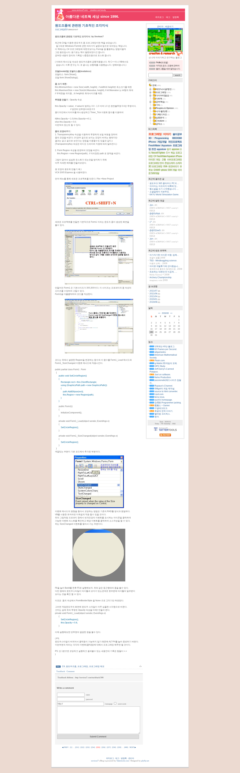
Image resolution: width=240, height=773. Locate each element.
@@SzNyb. (155, 213)
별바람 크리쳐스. (162, 414)
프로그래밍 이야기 (159, 134)
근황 (164, 159)
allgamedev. (160, 352)
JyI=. (152, 205)
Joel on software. (162, 374)
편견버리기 (173, 166)
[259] (119, 747)
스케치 (179, 163)
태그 (168, 17)
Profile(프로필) (162, 62)
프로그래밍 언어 (156, 163)
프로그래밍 (82, 666)
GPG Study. (160, 366)
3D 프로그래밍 (155, 166)
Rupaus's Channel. (163, 386)
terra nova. (159, 397)
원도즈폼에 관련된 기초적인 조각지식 (81, 25)
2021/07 (154, 291)
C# (63, 666)
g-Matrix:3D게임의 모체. (165, 363)
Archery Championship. (161, 277)
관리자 (160, 26)
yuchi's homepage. (163, 400)
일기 (169, 149)
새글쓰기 (169, 26)
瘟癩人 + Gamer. (162, 405)
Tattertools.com (122, 761)
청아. (156, 416)
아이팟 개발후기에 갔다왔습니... (165, 266)
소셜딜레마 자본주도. (160, 192)
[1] (71, 747)
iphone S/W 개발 (169, 170)
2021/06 (154, 293)
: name (87, 695)
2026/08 (165, 313)
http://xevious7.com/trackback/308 (89, 677)
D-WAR (157, 170)
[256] (103, 747)
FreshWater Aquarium (159, 145)
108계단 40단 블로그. (164, 346)
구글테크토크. (161, 408)
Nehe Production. (162, 377)
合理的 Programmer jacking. (167, 402)
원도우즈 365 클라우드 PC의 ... (164, 183)
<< (159, 313)
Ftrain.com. (159, 360)
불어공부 (177, 134)
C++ (168, 152)
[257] (109, 747)
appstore (161, 149)
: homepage (108, 704)
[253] (87, 747)
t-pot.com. (159, 394)
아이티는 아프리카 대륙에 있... (164, 186)
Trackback (60, 671)
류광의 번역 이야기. (163, 411)
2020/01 (154, 299)
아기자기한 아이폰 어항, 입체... (164, 255)
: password (89, 699)
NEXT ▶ (132, 747)
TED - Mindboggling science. (163, 260)
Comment (70, 671)
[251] (77, 747)
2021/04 (154, 296)
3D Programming (158, 138)
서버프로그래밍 (174, 159)
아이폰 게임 (154, 159)
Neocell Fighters (158, 152)
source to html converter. (166, 391)
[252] (82, 747)
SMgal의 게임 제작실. (164, 388)
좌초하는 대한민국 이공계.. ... (163, 272)
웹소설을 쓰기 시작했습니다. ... (164, 189)
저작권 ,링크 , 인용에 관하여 (167, 65)
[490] (126, 747)
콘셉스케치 (169, 163)
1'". (151, 222)
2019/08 (154, 302)
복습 (173, 152)
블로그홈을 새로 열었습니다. (168, 69)
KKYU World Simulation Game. (164, 194)
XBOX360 (177, 138)
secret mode (122, 704)
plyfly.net (145, 761)
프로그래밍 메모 (96, 666)
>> (171, 313)
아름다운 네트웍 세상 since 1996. (92, 16)
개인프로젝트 (175, 141)
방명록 (176, 17)
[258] (114, 747)
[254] (93, 747)
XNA (165, 166)
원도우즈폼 (71, 666)
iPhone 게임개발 (157, 141)
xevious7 (94, 761)
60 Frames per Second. (165, 349)
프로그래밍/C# (61, 29)
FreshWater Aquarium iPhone (169, 156)
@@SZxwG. (155, 230)
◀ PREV (65, 747)
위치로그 (159, 17)
